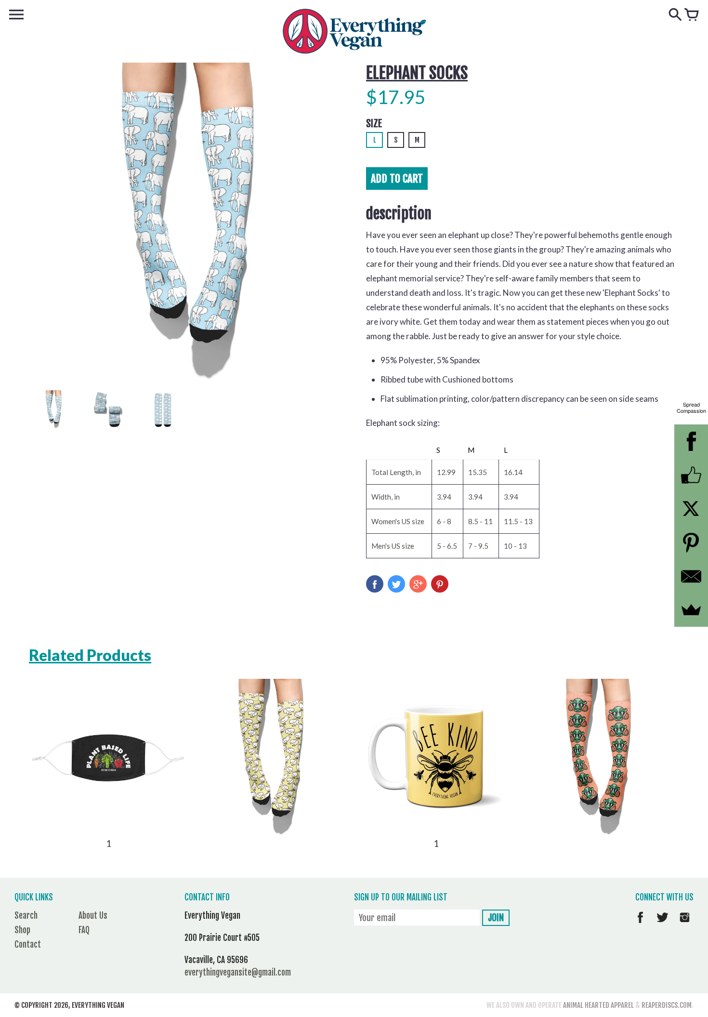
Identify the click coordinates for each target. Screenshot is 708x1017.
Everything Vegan (98, 1005)
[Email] (691, 576)
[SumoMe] (691, 610)
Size (374, 124)
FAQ (84, 930)
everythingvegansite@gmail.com (237, 972)
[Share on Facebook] (374, 584)
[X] (691, 509)
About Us (93, 916)
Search (26, 916)
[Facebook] (691, 441)
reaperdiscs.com (667, 1005)
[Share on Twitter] (396, 584)
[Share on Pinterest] (439, 584)
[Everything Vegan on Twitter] (662, 924)
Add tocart (397, 178)
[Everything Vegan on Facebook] (640, 924)
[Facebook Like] (691, 475)
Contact (27, 944)
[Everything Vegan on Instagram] (685, 924)
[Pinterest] (691, 542)
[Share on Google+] (418, 584)
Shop (22, 930)
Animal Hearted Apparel (598, 1005)
